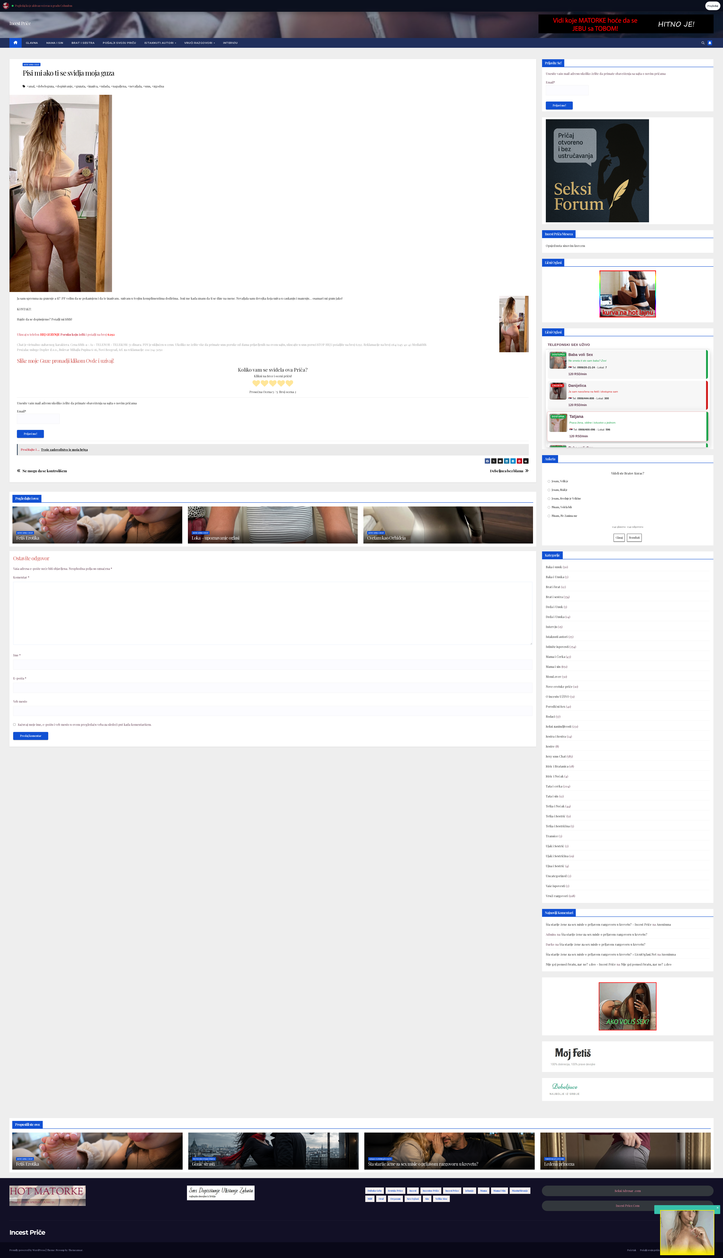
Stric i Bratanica (557, 766)
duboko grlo (374, 1190)
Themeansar (75, 1250)
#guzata (79, 86)
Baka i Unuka (555, 577)
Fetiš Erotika (27, 538)
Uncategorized (556, 876)
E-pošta (19, 678)
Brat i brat (553, 587)
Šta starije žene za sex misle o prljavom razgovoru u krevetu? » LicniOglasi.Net (601, 954)
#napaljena (118, 86)
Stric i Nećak (555, 776)
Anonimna (664, 924)
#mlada (104, 86)
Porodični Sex (555, 706)
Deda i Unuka (555, 617)
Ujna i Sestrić (555, 866)
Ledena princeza (559, 1164)
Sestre (550, 746)
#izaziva (92, 86)
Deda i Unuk (554, 607)
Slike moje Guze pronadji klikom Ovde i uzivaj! (65, 360)
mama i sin (499, 1190)
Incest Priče (20, 23)
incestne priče (431, 1190)
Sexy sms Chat (31, 64)
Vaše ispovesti (555, 886)
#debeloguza (45, 86)
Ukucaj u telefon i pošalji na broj (66, 334)
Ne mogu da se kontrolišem (44, 471)
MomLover (553, 677)
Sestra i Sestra (556, 736)
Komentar (21, 577)
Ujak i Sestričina (557, 856)
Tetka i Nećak (555, 806)
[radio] (256, 384)
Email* (21, 411)
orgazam (395, 1198)
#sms (146, 86)
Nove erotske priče (559, 687)
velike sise (441, 1198)
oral (381, 1198)
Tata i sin (552, 796)
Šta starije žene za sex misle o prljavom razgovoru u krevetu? (604, 934)
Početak (631, 1250)
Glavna (32, 43)
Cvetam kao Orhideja (386, 538)
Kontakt (709, 1250)
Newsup (60, 1250)
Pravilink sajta (693, 1250)
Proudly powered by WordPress (27, 1250)
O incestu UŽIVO (557, 696)
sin (427, 1198)
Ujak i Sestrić (555, 846)
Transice (552, 836)
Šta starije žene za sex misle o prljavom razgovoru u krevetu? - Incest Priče (599, 924)
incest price (452, 1190)
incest (413, 1190)
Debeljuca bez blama (506, 471)
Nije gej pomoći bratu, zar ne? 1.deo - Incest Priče (581, 964)
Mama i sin (54, 43)
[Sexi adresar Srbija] (628, 1006)
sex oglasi (413, 1198)
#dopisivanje (63, 86)
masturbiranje (520, 1190)
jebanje (469, 1190)
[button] (703, 43)
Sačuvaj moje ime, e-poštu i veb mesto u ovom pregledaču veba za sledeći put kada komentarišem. (85, 725)
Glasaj (619, 537)
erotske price (395, 1190)
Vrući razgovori (198, 43)
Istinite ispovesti (557, 647)
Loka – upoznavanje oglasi (215, 538)
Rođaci (550, 716)
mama (483, 1190)
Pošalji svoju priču (119, 43)
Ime (17, 655)
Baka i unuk (554, 567)
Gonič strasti (203, 1164)
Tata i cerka (554, 786)
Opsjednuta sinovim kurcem (565, 246)
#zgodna (158, 86)
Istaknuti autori (159, 43)
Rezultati (634, 537)
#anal (30, 86)
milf (370, 1198)
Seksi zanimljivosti (558, 726)
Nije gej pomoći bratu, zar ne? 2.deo (646, 964)
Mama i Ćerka (555, 657)
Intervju (230, 43)
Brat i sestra (83, 43)
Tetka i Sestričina (558, 826)
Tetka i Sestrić (556, 816)
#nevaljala (135, 86)
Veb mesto (20, 701)
